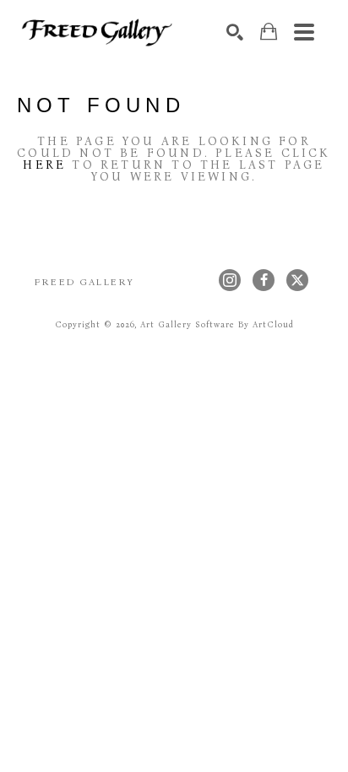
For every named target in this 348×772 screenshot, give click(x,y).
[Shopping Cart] (268, 31)
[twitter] (297, 280)
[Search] (234, 32)
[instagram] (230, 280)
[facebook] (264, 280)
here (44, 165)
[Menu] (304, 32)
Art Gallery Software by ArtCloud (217, 325)
